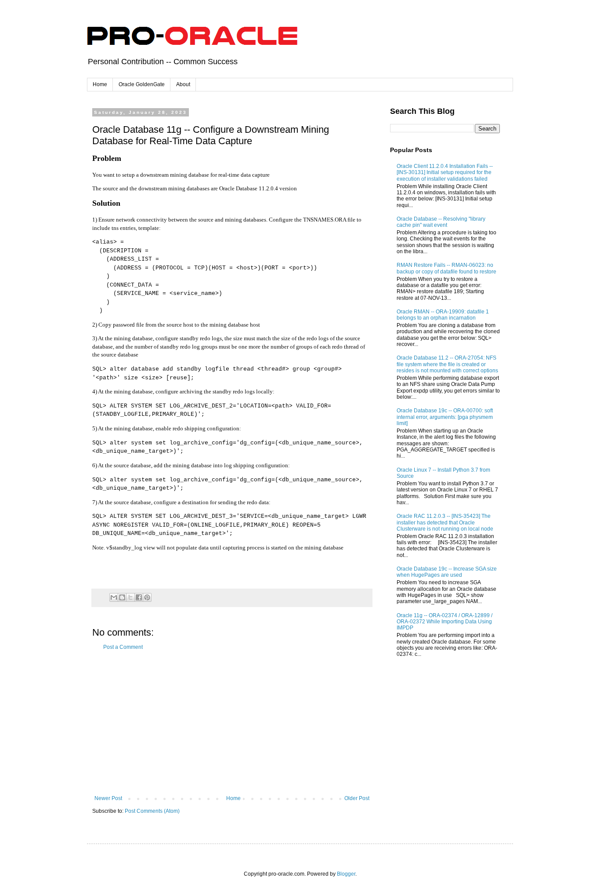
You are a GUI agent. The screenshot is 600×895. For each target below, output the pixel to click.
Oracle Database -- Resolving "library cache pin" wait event (441, 222)
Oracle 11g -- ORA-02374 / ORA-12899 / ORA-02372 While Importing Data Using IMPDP (444, 621)
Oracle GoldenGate (142, 84)
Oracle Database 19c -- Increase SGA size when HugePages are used (447, 572)
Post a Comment (123, 647)
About (183, 84)
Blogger (346, 874)
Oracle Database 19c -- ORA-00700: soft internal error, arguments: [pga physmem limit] (445, 416)
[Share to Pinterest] (147, 597)
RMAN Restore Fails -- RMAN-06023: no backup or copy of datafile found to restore (446, 268)
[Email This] (113, 597)
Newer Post (108, 798)
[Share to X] (130, 597)
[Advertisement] (232, 722)
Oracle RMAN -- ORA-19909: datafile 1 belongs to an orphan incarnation (443, 315)
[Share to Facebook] (138, 597)
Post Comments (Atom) (152, 811)
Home (100, 84)
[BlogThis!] (122, 597)
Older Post (356, 798)
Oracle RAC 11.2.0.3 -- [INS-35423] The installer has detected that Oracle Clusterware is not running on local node (445, 522)
